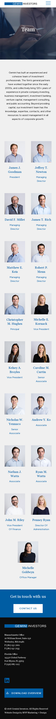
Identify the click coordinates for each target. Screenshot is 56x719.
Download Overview (26, 693)
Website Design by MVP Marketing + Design (25, 712)
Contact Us (28, 608)
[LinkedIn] (6, 682)
